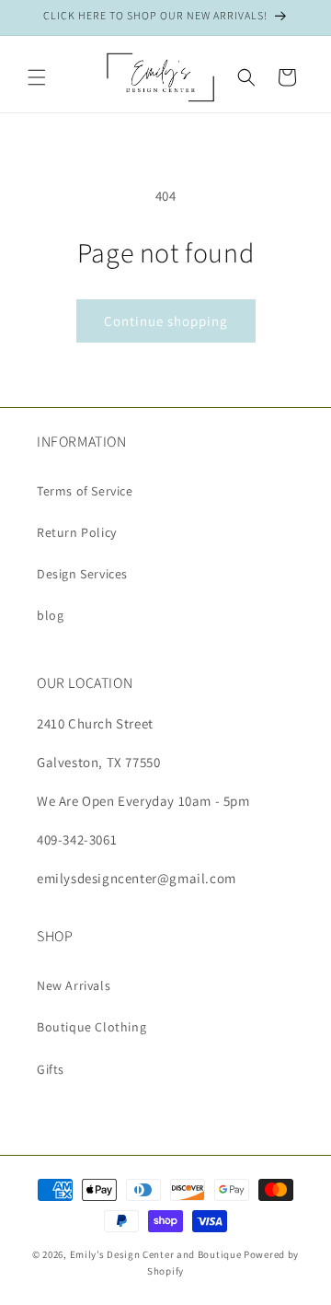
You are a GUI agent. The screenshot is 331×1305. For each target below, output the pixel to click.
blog (50, 615)
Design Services (82, 573)
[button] (37, 77)
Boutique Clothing (91, 1027)
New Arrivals (73, 985)
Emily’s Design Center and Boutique (156, 1254)
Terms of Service (85, 491)
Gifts (50, 1069)
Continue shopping (166, 321)
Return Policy (77, 532)
